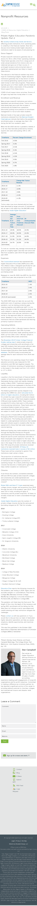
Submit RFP (17, 781)
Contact (19, 769)
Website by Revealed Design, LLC (18, 844)
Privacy (18, 841)
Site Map (24, 841)
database (4, 352)
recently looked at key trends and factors (17, 42)
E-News (19, 776)
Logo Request (16, 790)
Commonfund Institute (11, 261)
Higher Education (22, 30)
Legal (12, 841)
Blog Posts (5, 32)
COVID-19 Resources (8, 30)
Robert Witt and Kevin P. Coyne (11, 485)
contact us (9, 616)
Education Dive (6, 588)
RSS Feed (19, 785)
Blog (18, 773)
